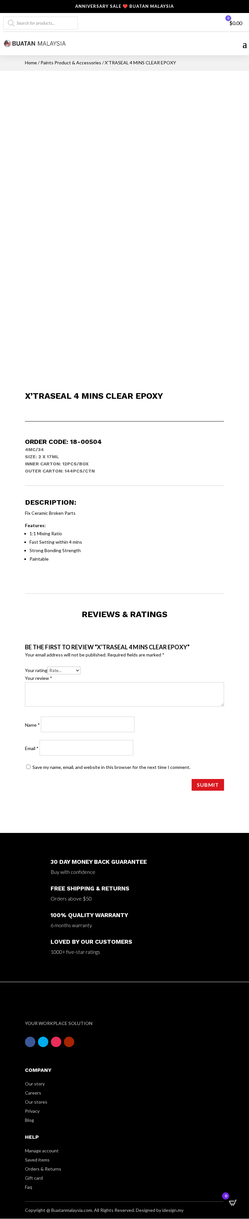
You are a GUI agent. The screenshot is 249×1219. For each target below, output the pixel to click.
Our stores (36, 1102)
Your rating (36, 670)
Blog (29, 1120)
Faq (28, 1187)
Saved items (37, 1159)
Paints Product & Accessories (71, 62)
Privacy (32, 1111)
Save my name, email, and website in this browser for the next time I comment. (111, 767)
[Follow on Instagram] (56, 1042)
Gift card (34, 1178)
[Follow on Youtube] (69, 1042)
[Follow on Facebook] (30, 1042)
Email (32, 748)
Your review (38, 678)
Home (31, 62)
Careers (33, 1093)
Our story (35, 1083)
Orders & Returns (43, 1169)
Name (32, 725)
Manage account (42, 1150)
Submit (208, 785)
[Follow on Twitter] (43, 1042)
